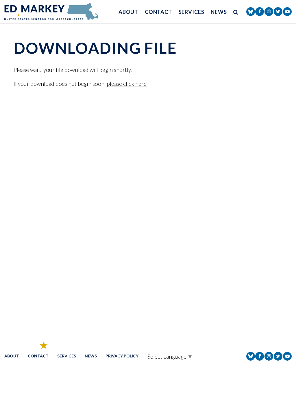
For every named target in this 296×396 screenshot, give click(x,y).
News (219, 12)
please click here (127, 83)
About (128, 12)
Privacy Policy (122, 355)
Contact (158, 12)
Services (191, 12)
